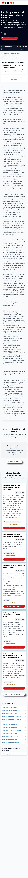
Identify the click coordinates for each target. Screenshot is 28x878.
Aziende (6, 53)
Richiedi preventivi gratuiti (9, 38)
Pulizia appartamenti (8, 55)
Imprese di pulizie (15, 53)
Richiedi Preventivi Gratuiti (14, 527)
